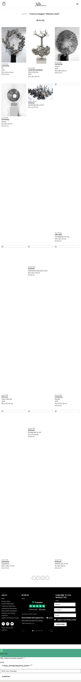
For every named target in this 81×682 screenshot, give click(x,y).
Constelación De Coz (62, 237)
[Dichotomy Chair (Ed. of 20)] (40, 255)
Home (24, 14)
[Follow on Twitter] (12, 623)
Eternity (57, 399)
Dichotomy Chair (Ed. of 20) (37, 270)
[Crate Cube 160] (13, 320)
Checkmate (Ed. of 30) (36, 105)
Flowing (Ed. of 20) (34, 432)
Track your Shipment (8, 606)
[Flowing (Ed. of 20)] (40, 418)
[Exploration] (13, 484)
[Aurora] (13, 99)
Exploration (5, 564)
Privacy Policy (5, 601)
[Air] (13, 44)
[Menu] (77, 3)
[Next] (47, 578)
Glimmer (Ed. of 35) (61, 564)
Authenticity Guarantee (9, 608)
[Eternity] (67, 320)
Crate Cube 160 (6, 399)
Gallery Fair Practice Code (9, 618)
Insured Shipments (7, 603)
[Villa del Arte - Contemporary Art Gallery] (40, 4)
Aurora (3, 122)
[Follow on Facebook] (3, 623)
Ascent (57, 66)
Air (2, 68)
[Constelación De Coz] (67, 157)
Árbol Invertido (33, 72)
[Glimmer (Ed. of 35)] (67, 484)
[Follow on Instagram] (7, 623)
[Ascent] (67, 44)
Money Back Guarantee (9, 611)
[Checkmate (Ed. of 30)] (40, 91)
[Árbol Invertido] (40, 47)
